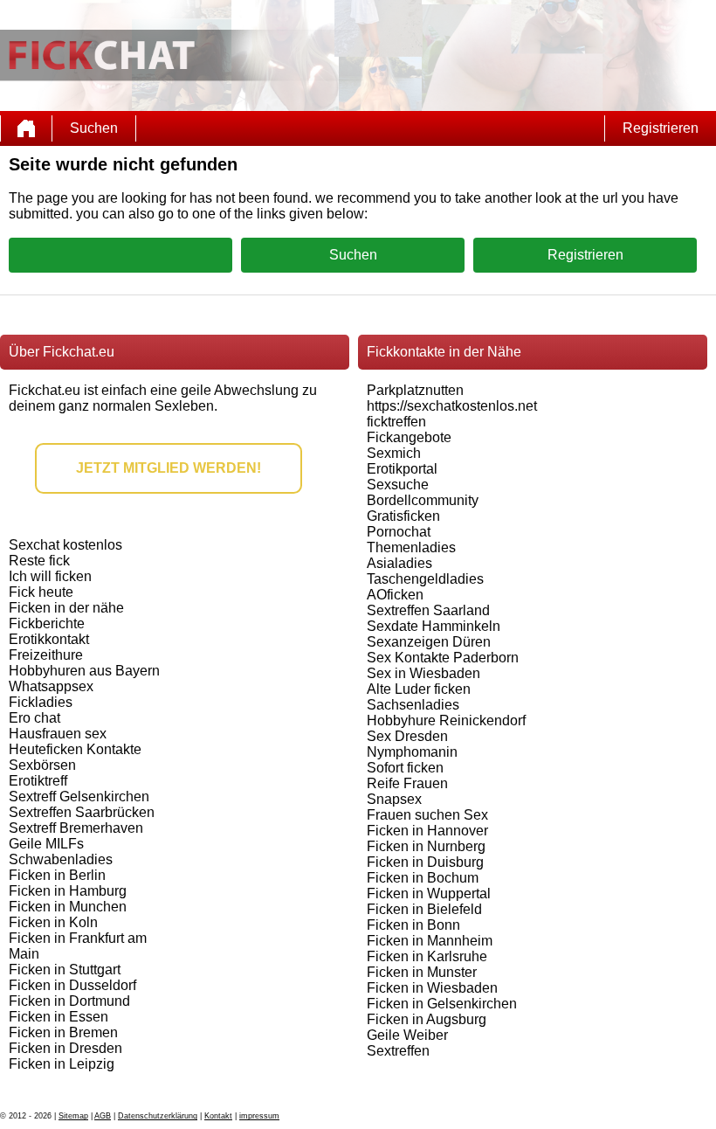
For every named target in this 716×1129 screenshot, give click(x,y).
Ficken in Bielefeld (424, 909)
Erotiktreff (38, 780)
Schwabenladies (61, 859)
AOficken (395, 594)
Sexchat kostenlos (65, 544)
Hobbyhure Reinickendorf (446, 720)
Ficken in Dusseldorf (72, 985)
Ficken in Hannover (427, 830)
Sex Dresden (407, 736)
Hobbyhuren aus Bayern (84, 670)
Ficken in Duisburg (425, 862)
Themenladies (411, 547)
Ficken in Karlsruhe (427, 956)
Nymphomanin (412, 752)
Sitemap (73, 1116)
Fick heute (41, 592)
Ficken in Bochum (422, 877)
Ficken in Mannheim (429, 940)
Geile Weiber (407, 1035)
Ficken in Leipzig (61, 1063)
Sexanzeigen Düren (429, 641)
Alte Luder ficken (419, 689)
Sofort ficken (405, 767)
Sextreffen (398, 1050)
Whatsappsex (51, 686)
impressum (259, 1116)
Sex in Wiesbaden (423, 673)
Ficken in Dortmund (69, 1001)
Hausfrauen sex (58, 733)
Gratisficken (403, 516)
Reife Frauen (407, 783)
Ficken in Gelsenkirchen (442, 1003)
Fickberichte (47, 623)
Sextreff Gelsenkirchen (79, 796)
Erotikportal (402, 468)
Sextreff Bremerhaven (76, 828)
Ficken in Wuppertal (429, 893)
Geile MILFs (46, 843)
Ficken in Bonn (413, 925)
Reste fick (39, 560)
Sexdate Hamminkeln (433, 626)
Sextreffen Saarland (428, 610)
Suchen (94, 128)
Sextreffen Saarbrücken (82, 812)
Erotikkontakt (49, 639)
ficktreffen (396, 421)
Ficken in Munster (422, 972)
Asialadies (399, 563)
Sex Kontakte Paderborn (443, 657)
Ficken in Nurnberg (426, 846)
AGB (102, 1116)
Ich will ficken (50, 576)
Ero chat (34, 717)
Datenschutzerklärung (157, 1116)
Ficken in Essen (58, 1016)
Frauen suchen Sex (427, 814)
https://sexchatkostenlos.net (452, 405)
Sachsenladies (413, 704)
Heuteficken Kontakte (75, 749)
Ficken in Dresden (65, 1048)
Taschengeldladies (425, 578)
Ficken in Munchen (68, 906)
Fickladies (40, 702)
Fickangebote (409, 437)
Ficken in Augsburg (426, 1019)
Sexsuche (398, 484)
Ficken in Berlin (57, 875)
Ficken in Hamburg (68, 890)
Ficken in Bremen (63, 1032)
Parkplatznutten (415, 390)
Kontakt (218, 1116)
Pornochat (398, 531)
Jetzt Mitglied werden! (168, 468)
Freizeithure (46, 655)
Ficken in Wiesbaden (432, 987)
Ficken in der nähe (66, 607)
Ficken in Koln (53, 922)
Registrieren (661, 128)
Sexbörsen (42, 765)
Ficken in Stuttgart (64, 969)
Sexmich (394, 453)
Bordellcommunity (422, 500)
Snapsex (394, 799)
